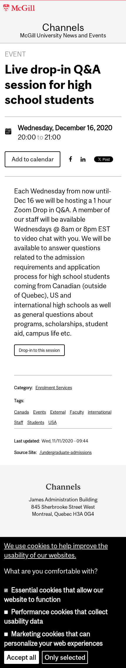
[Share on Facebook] (70, 159)
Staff (18, 422)
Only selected (65, 657)
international (99, 412)
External (58, 412)
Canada (21, 412)
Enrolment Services (53, 387)
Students (35, 422)
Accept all (21, 657)
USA (52, 422)
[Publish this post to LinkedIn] (83, 159)
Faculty (77, 412)
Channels (63, 27)
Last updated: (27, 440)
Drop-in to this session (39, 350)
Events (39, 412)
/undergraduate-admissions (66, 452)
